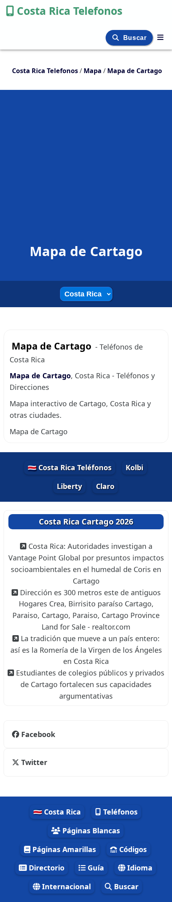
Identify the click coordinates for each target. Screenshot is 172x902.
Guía (95, 867)
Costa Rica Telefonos (69, 11)
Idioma (138, 867)
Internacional (65, 886)
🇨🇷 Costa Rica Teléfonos (70, 467)
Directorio (45, 867)
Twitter (34, 762)
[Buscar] (116, 37)
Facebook (38, 734)
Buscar (135, 37)
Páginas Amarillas (63, 849)
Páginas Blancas (90, 830)
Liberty (69, 486)
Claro (105, 486)
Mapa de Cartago (40, 375)
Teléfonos (119, 812)
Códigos (132, 849)
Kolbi (134, 467)
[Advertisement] (86, 153)
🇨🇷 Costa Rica (57, 812)
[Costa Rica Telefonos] (160, 37)
